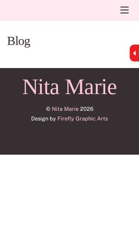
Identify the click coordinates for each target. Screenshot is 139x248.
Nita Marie (65, 109)
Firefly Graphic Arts (82, 118)
